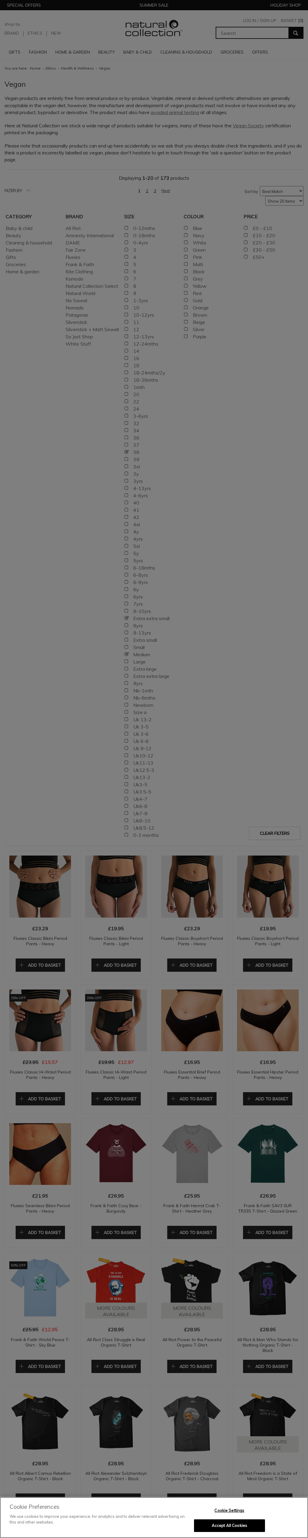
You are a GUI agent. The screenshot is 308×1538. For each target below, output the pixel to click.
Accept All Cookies (229, 1525)
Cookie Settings (229, 1510)
